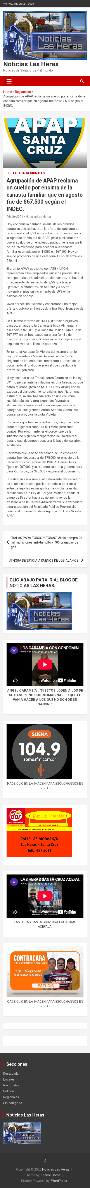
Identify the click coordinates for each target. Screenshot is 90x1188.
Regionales (35, 173)
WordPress (59, 1181)
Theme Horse (51, 1175)
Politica (8, 1091)
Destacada (16, 173)
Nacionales (11, 1085)
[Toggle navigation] (9, 81)
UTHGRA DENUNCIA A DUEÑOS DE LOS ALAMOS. (44, 560)
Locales (9, 1079)
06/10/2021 (15, 216)
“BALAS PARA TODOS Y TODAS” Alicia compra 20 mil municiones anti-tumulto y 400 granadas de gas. (46, 542)
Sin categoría (12, 1103)
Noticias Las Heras (31, 64)
